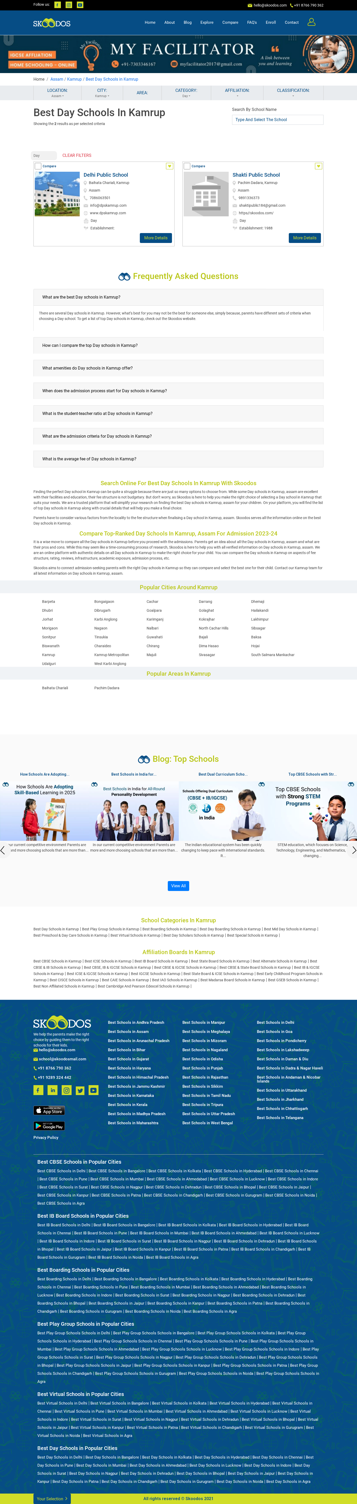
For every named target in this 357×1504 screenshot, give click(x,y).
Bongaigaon (104, 601)
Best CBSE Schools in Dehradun (173, 1187)
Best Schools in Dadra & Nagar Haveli (290, 1068)
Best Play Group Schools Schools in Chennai (133, 1341)
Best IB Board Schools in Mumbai (159, 1233)
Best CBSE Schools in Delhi (61, 1171)
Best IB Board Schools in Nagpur (182, 1241)
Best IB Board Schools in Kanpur (143, 1249)
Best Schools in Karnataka (131, 1096)
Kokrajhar (207, 619)
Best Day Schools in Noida (240, 1481)
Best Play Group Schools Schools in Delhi (73, 1333)
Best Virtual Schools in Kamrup (135, 935)
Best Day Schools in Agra (288, 1481)
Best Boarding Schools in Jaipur (116, 1303)
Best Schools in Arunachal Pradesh (138, 1041)
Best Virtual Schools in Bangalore (119, 1403)
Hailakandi (259, 610)
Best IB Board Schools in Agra (172, 1257)
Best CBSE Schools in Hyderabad (233, 1171)
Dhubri (47, 610)
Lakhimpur (260, 619)
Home (150, 22)
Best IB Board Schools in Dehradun (244, 1241)
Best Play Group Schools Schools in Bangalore (153, 1333)
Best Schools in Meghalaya (206, 1032)
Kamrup (74, 79)
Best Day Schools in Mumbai (101, 1465)
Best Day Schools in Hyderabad (222, 1457)
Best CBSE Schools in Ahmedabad (177, 1179)
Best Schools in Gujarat (128, 1059)
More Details (156, 237)
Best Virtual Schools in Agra (107, 1435)
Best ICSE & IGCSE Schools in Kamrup (97, 974)
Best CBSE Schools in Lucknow (237, 1179)
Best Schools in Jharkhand (280, 1100)
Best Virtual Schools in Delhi (62, 1403)
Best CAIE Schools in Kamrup (125, 980)
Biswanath (51, 646)
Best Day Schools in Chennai (277, 1457)
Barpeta (48, 601)
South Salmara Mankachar (273, 655)
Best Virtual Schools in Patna (152, 1427)
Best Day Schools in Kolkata (167, 1457)
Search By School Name (254, 109)
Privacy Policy (45, 1138)
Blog (188, 22)
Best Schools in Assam (128, 1032)
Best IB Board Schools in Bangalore (124, 1225)
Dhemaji (257, 601)
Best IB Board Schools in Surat (124, 1241)
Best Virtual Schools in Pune (79, 1411)
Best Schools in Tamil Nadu (206, 1096)
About (169, 22)
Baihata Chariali (55, 688)
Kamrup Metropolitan (111, 655)
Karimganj (155, 619)
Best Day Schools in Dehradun (147, 1473)
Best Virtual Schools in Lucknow (259, 1411)
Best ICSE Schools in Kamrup (108, 961)
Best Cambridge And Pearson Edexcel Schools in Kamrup (143, 986)
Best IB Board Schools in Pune (100, 1233)
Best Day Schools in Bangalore (112, 1457)
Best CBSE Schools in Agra (61, 1203)
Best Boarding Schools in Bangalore (125, 1279)
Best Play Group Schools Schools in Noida (216, 1373)
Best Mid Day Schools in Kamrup (290, 929)
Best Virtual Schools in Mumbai (135, 1411)
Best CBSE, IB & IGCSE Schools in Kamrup (117, 967)
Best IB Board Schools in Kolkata (187, 1225)
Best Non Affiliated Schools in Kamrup (64, 986)
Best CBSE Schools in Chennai (291, 1171)
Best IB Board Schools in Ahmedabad (224, 1233)
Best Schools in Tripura (202, 1105)
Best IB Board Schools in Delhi (63, 1225)
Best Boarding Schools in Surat (142, 1295)
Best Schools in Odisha (202, 1059)
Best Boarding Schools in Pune (101, 1287)
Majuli (151, 655)
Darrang (205, 601)
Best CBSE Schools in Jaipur (284, 1187)
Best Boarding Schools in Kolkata (189, 1279)
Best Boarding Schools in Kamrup (169, 929)
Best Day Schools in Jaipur (251, 1473)
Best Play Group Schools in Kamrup (110, 929)
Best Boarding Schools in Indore (84, 1295)
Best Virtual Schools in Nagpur (151, 1419)
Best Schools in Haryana (129, 1068)
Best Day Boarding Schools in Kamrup (230, 929)
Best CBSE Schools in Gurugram (234, 1195)
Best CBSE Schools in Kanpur (63, 1195)
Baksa (256, 637)
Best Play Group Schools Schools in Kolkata (236, 1333)
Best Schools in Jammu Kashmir (136, 1087)
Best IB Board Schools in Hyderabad (250, 1225)
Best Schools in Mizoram (204, 1041)
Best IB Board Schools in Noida (115, 1257)
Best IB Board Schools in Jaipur (84, 1249)
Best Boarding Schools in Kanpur (175, 1303)
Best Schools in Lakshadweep (283, 1050)
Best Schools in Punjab (202, 1068)
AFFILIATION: (237, 90)
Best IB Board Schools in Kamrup (161, 961)
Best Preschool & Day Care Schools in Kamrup (70, 935)
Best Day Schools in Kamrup (112, 79)
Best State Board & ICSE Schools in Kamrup (218, 974)
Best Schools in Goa (274, 1032)
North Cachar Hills (213, 628)
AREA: (142, 92)
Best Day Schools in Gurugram (187, 1481)
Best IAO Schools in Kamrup (174, 980)
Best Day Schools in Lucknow (215, 1465)
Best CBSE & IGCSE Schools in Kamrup (185, 967)
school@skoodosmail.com (62, 1059)
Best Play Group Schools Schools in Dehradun (216, 1357)
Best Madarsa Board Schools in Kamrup (232, 980)
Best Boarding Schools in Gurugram (91, 1311)
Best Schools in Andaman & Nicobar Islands (288, 1079)
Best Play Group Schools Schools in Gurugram (135, 1373)
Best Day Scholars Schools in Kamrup (194, 935)
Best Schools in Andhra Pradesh (136, 1023)
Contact (292, 22)
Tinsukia (101, 637)
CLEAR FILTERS (76, 155)
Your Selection (50, 1498)
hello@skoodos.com (270, 5)
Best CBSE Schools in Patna (116, 1195)
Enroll (271, 22)
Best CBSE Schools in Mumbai (117, 1179)
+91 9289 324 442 (54, 1078)
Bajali (203, 637)
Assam (56, 79)
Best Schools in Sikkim (202, 1087)
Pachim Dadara (106, 688)
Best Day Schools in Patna (76, 1481)
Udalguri (49, 664)
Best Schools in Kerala (127, 1105)
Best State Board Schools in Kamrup (220, 961)
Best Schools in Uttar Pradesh (208, 1114)
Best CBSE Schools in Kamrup (57, 961)
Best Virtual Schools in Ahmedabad (196, 1411)
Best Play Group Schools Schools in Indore (262, 1349)
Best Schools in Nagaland (205, 1050)
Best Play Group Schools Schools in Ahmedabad (97, 1349)
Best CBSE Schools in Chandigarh (173, 1195)
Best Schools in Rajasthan (205, 1077)
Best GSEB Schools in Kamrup (292, 980)
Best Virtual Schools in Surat (96, 1419)
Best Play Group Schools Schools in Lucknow (182, 1349)
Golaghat (206, 610)
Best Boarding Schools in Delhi (64, 1279)
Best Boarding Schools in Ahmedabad (226, 1287)
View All (178, 885)
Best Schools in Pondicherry (281, 1041)
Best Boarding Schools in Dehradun (264, 1295)
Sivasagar (207, 655)
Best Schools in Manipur (203, 1023)
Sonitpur (49, 637)
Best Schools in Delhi (275, 1023)
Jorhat (47, 619)
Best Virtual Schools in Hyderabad (239, 1403)
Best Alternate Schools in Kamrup (280, 961)
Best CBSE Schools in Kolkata (174, 1171)
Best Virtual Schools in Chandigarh (211, 1427)
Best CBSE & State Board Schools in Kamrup (255, 967)
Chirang (153, 646)
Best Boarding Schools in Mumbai (160, 1287)
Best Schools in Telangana (280, 1118)
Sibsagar (258, 628)
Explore (207, 22)
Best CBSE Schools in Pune (63, 1179)
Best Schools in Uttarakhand (282, 1090)
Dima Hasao (209, 646)
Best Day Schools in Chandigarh (129, 1481)
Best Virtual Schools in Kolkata (179, 1403)
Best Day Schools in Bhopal (201, 1473)
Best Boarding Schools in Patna (235, 1303)
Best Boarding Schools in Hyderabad (253, 1279)
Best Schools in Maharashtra (133, 1123)
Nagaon (100, 628)
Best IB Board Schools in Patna (201, 1249)
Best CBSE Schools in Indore (293, 1179)
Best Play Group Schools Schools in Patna (250, 1365)
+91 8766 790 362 (54, 1068)
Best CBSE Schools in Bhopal (230, 1187)
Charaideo (102, 646)
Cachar (152, 601)
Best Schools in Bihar (126, 1050)
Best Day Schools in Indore (267, 1465)
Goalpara (154, 610)
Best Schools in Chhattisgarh (282, 1109)
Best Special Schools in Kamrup (252, 935)
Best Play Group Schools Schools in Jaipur (94, 1365)
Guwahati (155, 637)
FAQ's (252, 22)
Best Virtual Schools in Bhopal (268, 1419)
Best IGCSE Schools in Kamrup (155, 974)
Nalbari (152, 628)
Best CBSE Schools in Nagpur (117, 1187)
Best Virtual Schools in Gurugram (274, 1427)
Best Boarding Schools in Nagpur (201, 1295)
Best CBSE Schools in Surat (63, 1187)
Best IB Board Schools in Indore (67, 1241)
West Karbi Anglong (110, 664)
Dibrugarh (102, 610)
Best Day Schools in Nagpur (93, 1473)
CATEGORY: (186, 93)
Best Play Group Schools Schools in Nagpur (134, 1357)
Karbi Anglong (105, 619)
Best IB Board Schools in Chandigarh (263, 1249)
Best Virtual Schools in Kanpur (97, 1427)
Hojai (255, 646)
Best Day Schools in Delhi (59, 1457)
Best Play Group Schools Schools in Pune (211, 1341)
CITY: (101, 93)
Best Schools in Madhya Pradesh (136, 1114)
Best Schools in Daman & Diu (282, 1059)
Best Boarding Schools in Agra (210, 1311)
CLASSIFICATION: (293, 90)
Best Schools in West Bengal (207, 1123)
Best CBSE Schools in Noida (290, 1195)
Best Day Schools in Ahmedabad (158, 1465)
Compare (230, 22)
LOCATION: (57, 93)
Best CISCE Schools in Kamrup (74, 980)
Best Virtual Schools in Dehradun (210, 1419)
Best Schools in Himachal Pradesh (138, 1077)
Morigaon (50, 628)
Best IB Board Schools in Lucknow (289, 1233)
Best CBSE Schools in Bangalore (117, 1171)
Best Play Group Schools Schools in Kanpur (172, 1365)
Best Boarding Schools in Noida (153, 1311)
